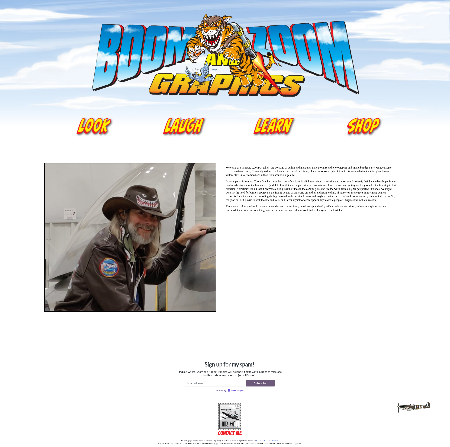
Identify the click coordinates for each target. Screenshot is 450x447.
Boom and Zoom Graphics (267, 440)
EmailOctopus (237, 391)
